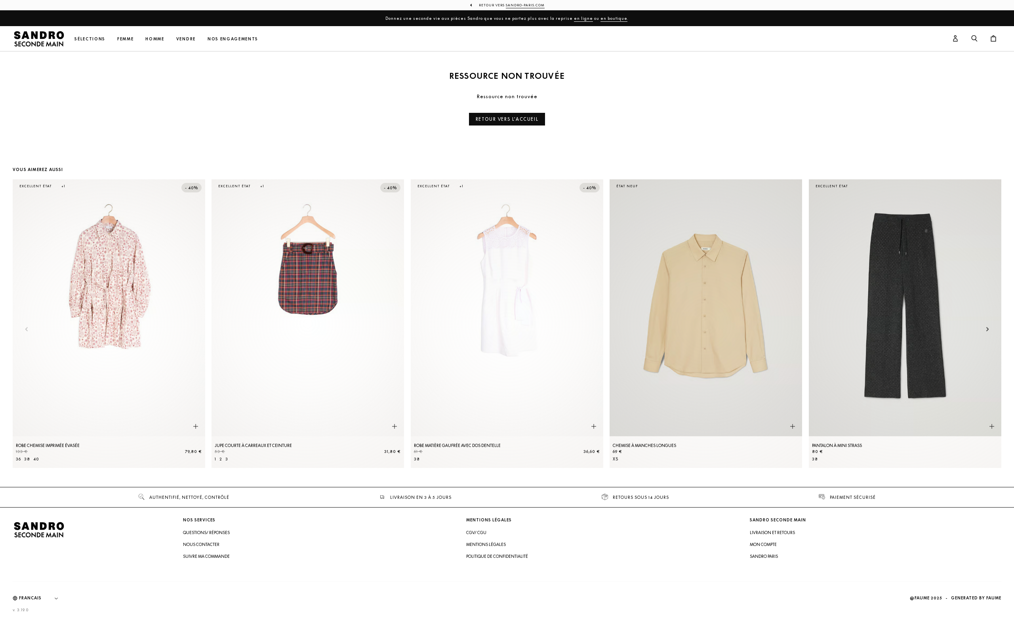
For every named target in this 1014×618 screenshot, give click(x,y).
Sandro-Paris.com (525, 5)
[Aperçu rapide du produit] (196, 426)
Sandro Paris (764, 556)
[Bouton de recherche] (974, 38)
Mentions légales (486, 544)
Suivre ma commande (206, 556)
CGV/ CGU (476, 532)
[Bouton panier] (993, 38)
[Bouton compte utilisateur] (955, 38)
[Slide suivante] (988, 329)
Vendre (186, 39)
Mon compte (763, 544)
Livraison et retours (772, 532)
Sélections (89, 39)
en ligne (583, 18)
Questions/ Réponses (206, 532)
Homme (154, 39)
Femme (125, 39)
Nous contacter (201, 544)
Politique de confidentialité (497, 556)
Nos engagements (233, 39)
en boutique (613, 18)
